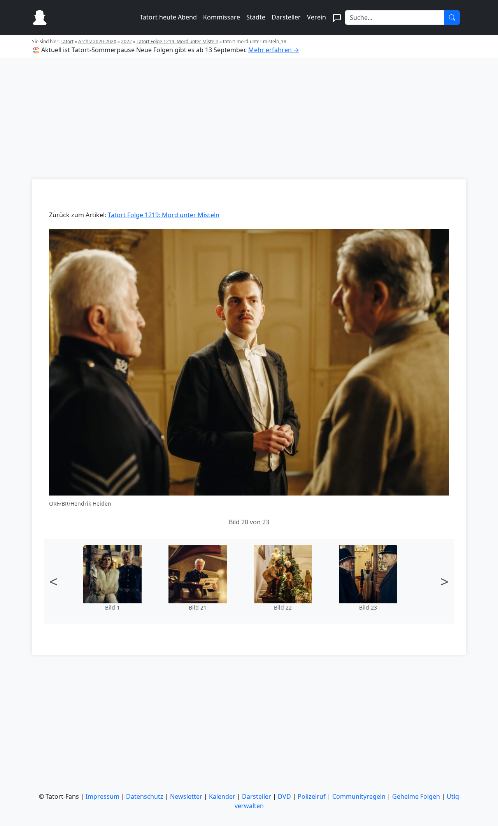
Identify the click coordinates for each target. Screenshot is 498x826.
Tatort (67, 41)
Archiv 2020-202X (97, 41)
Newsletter (186, 796)
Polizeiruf (312, 796)
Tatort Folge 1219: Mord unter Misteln (177, 41)
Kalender (222, 796)
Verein (316, 17)
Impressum (102, 796)
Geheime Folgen (416, 796)
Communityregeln (359, 796)
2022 (126, 41)
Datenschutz (144, 796)
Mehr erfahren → (273, 50)
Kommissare (221, 17)
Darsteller (286, 17)
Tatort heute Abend (168, 17)
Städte (255, 17)
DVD (284, 796)
